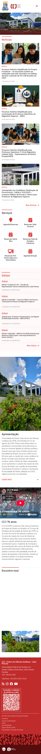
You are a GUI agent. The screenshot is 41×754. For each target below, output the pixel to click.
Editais (6, 275)
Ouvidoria (5, 718)
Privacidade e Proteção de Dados (12, 730)
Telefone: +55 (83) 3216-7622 (14, 678)
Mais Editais (32, 346)
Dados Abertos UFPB (8, 727)
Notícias (7, 39)
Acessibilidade (6, 725)
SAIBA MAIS (7, 479)
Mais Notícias (31, 205)
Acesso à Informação (9, 721)
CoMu (3, 723)
